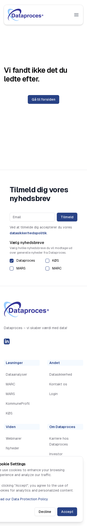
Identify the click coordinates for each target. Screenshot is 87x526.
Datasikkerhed (60, 374)
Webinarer (14, 438)
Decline (45, 512)
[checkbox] (12, 261)
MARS (21, 268)
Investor (56, 454)
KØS (55, 260)
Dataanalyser (16, 374)
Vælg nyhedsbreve (27, 242)
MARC (57, 268)
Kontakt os (58, 384)
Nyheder (12, 448)
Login (53, 394)
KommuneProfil (18, 403)
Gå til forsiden (43, 99)
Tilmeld (67, 217)
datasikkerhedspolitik (28, 233)
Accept (67, 512)
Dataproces (25, 260)
